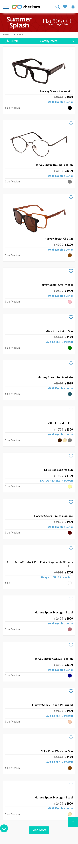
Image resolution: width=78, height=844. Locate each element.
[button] (73, 822)
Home (6, 34)
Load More (39, 830)
